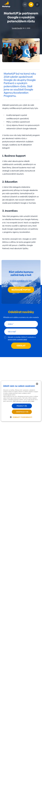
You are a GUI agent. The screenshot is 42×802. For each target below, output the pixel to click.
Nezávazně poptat (21, 289)
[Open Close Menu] (37, 4)
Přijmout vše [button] (22, 406)
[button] (21, 417)
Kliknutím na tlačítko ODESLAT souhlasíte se (22, 338)
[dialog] (21, 401)
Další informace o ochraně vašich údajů (23, 401)
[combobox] (37, 384)
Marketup (6, 4)
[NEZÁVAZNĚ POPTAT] (31, 4)
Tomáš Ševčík (17, 28)
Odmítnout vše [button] (22, 412)
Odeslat (21, 345)
